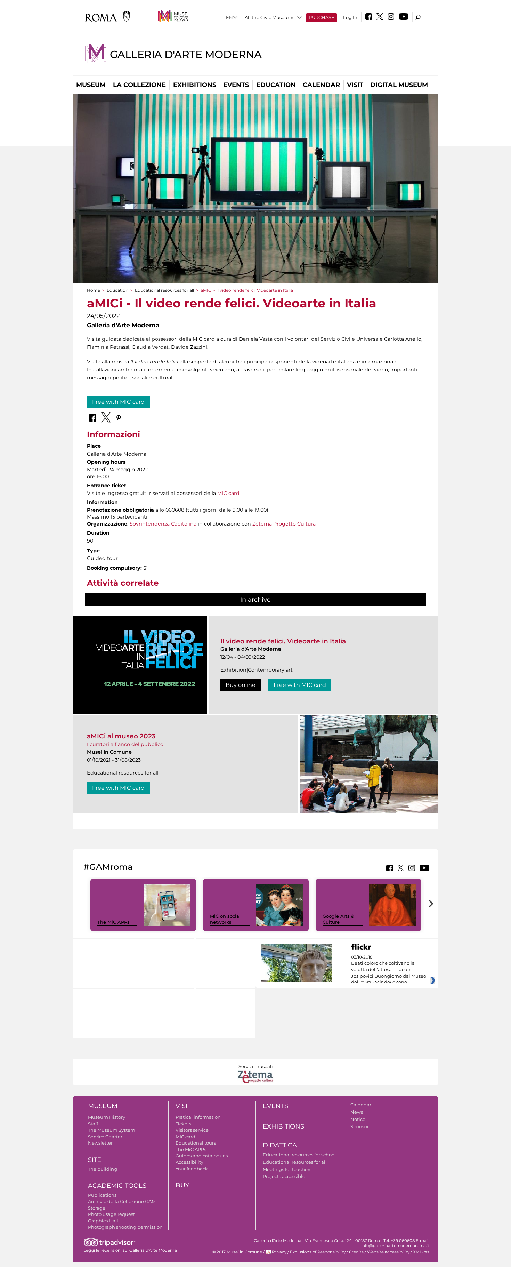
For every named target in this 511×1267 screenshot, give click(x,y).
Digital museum (399, 85)
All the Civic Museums (269, 17)
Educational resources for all (164, 290)
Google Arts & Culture (338, 919)
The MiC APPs (113, 922)
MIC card (185, 1136)
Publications (102, 1195)
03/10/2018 (388, 970)
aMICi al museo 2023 (121, 736)
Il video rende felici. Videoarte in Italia (283, 641)
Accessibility (189, 1162)
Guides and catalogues (202, 1155)
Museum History (106, 1117)
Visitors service (192, 1130)
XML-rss (421, 1252)
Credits (356, 1252)
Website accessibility (388, 1252)
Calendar (321, 85)
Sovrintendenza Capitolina (163, 524)
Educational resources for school (299, 1154)
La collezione (139, 85)
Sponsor (359, 1126)
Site (94, 1160)
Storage (96, 1208)
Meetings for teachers (287, 1169)
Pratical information (198, 1117)
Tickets (183, 1123)
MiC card (228, 493)
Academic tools (117, 1185)
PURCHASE (321, 17)
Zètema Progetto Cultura (284, 524)
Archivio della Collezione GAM (122, 1201)
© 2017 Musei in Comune (237, 1252)
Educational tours (196, 1143)
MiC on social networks (225, 919)
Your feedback (192, 1168)
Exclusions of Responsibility (318, 1252)
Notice (357, 1119)
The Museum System (111, 1130)
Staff (93, 1123)
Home (93, 290)
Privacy (279, 1252)
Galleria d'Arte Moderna (185, 54)
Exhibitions (194, 85)
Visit (355, 85)
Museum (91, 85)
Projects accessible (284, 1176)
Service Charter (105, 1136)
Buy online (241, 685)
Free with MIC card (118, 402)
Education (276, 85)
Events (236, 85)
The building (102, 1169)
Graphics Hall (103, 1221)
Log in (350, 17)
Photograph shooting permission (125, 1227)
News (356, 1112)
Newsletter (100, 1143)
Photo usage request (111, 1214)
